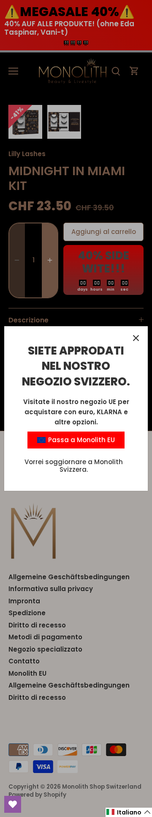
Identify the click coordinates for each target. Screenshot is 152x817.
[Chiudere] (136, 338)
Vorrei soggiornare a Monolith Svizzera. (73, 465)
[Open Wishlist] (12, 804)
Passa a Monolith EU (80, 439)
